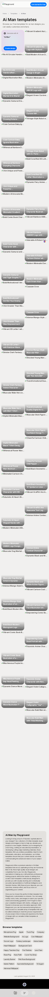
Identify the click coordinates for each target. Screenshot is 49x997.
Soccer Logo (8, 941)
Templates (13, 13)
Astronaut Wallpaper (11, 968)
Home (5, 13)
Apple (21, 932)
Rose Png (7, 955)
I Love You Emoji (30, 955)
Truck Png (30, 932)
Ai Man (23, 13)
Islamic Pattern (9, 964)
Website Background (11, 937)
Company (40, 932)
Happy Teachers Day (11, 950)
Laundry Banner (9, 959)
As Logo (25, 937)
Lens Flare (38, 950)
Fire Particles (27, 950)
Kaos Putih (18, 955)
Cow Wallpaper (36, 937)
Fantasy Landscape (23, 941)
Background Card (25, 946)
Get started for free (38, 4)
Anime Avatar (38, 941)
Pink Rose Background (26, 959)
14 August (40, 964)
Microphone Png (10, 932)
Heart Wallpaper (9, 946)
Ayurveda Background (25, 964)
